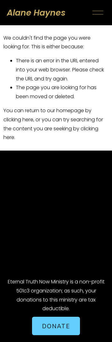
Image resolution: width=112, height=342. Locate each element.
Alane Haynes (36, 12)
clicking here (18, 119)
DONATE (56, 326)
